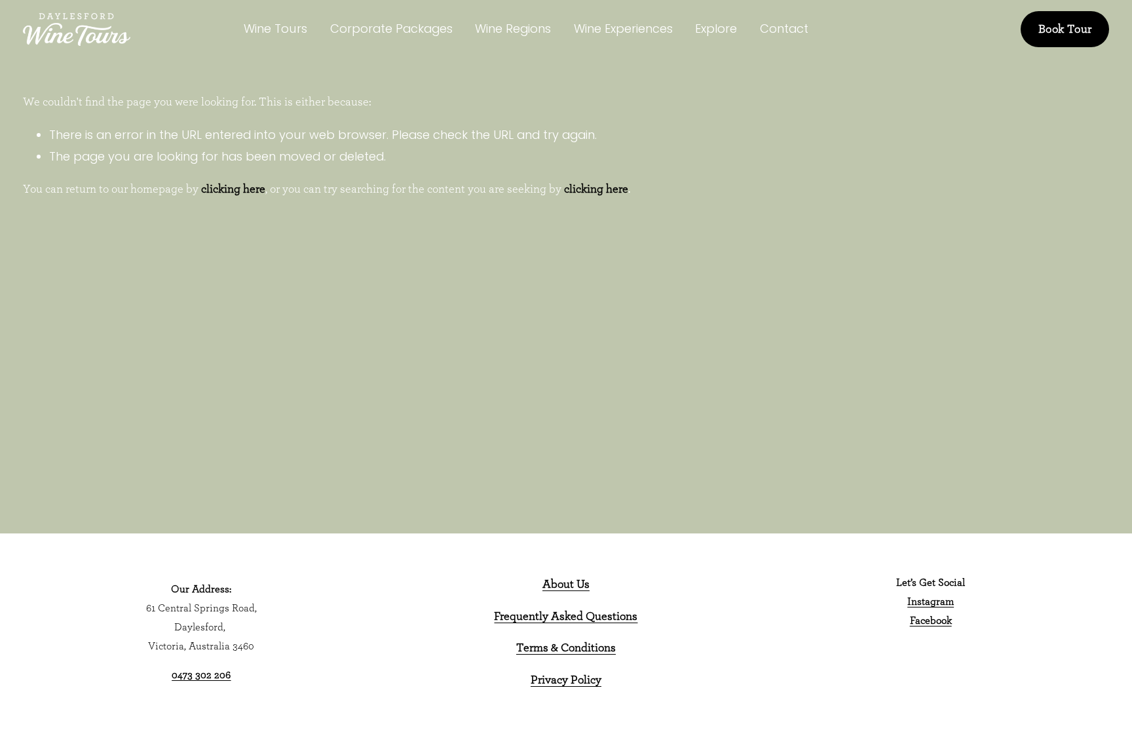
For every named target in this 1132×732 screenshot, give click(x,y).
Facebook (931, 620)
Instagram (930, 601)
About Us (566, 584)
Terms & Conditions (566, 648)
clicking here (233, 189)
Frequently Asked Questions (565, 617)
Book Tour (1064, 29)
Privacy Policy (566, 680)
